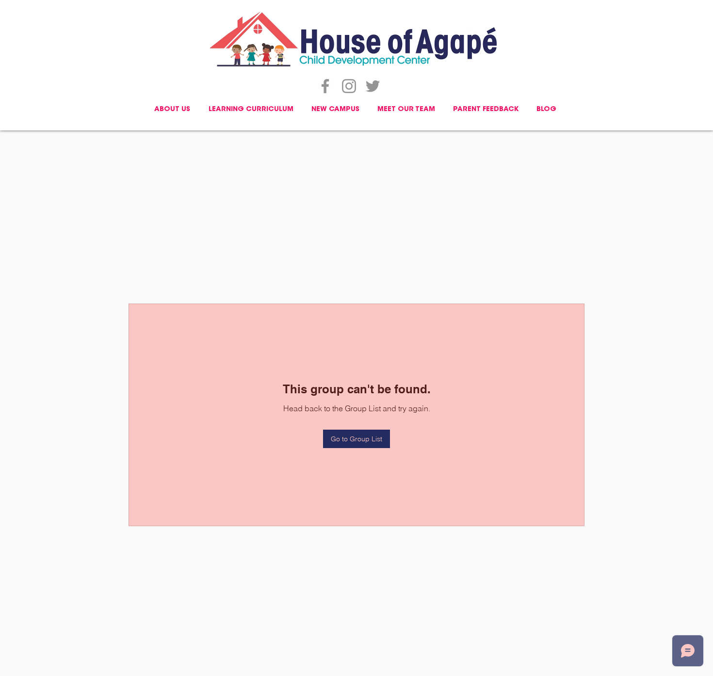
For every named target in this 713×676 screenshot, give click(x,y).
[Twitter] (372, 86)
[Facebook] (325, 86)
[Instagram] (349, 86)
